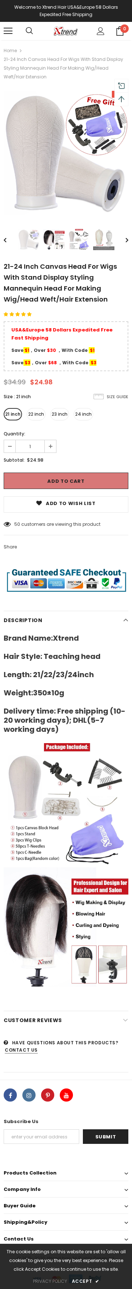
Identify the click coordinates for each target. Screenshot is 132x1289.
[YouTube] (66, 1095)
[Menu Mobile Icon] (8, 31)
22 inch (36, 414)
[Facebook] (10, 1095)
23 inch (59, 414)
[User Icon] (100, 31)
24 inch (83, 414)
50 (17, 524)
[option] (66, 153)
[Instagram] (29, 1095)
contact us (21, 1050)
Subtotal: (14, 460)
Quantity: (14, 434)
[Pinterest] (47, 1095)
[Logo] (65, 30)
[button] (18, 314)
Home (10, 50)
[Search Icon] (29, 31)
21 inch (13, 414)
